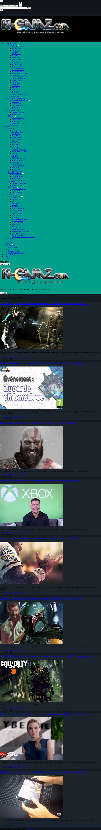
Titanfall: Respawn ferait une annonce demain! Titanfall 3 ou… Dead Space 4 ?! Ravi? (43, 303)
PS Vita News (16, 61)
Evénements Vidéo (14, 251)
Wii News (15, 87)
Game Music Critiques (19, 189)
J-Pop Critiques (16, 190)
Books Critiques (17, 174)
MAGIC (14, 226)
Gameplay (15, 205)
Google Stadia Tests (18, 166)
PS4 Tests (15, 141)
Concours (7, 256)
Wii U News (16, 86)
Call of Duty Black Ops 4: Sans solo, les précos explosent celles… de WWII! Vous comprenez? (47, 656)
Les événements (9, 194)
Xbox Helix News (17, 66)
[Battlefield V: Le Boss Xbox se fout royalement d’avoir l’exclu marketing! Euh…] (31, 526)
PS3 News (15, 82)
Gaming (10, 128)
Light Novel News (17, 105)
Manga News (16, 107)
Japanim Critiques (17, 176)
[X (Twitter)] (3, 262)
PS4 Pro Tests (16, 139)
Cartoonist (15, 199)
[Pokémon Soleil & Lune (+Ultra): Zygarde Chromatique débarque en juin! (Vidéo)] (31, 408)
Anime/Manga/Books (14, 173)
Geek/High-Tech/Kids (15, 171)
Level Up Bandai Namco (20, 219)
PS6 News (15, 47)
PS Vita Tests (16, 148)
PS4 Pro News (16, 54)
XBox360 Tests (17, 164)
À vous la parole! (9, 254)
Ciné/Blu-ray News (18, 112)
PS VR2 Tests (16, 137)
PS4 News (15, 55)
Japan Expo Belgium (18, 208)
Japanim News (16, 103)
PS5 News (15, 50)
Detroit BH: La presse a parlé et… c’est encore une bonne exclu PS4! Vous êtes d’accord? (45, 714)
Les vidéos (7, 244)
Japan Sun (15, 217)
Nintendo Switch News (19, 75)
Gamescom (15, 203)
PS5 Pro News (16, 48)
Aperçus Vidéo (12, 249)
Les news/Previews (10, 43)
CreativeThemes (32, 829)
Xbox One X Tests (18, 160)
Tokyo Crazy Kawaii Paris (20, 233)
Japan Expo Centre (18, 210)
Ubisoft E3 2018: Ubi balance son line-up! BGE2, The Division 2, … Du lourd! (39, 538)
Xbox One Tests (17, 162)
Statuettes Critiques (18, 180)
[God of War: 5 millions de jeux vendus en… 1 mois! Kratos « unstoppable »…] (31, 468)
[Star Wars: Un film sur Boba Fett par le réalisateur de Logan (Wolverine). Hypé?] (31, 643)
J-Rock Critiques (17, 192)
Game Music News (18, 118)
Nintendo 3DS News (18, 77)
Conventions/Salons (14, 196)
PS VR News (16, 57)
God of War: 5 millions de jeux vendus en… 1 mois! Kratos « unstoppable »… (39, 423)
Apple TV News (17, 93)
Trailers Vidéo (12, 247)
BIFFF (14, 198)
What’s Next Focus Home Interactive (23, 237)
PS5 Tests (15, 135)
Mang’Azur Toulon (18, 228)
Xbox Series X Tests (18, 158)
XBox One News (17, 71)
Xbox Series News (18, 68)
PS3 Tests (15, 144)
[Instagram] (6, 262)
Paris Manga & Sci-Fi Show (20, 231)
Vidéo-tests (11, 246)
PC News (15, 63)
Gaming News (12, 45)
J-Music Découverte (18, 123)
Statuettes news (16, 109)
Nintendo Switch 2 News (20, 73)
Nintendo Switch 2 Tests (19, 150)
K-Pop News (16, 121)
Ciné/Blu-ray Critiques (19, 183)
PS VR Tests (16, 142)
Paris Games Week (18, 230)
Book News (15, 102)
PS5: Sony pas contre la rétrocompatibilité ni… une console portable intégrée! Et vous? (44, 772)
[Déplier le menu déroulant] (17, 43)
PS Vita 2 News (17, 59)
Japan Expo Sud (17, 214)
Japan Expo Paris (17, 212)
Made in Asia (16, 224)
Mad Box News (17, 80)
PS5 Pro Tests (16, 134)
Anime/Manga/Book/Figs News (18, 100)
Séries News (16, 114)
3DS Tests (15, 157)
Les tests (6, 126)
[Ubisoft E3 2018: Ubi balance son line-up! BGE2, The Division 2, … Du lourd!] (31, 584)
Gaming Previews (13, 96)
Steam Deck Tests (17, 132)
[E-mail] (8, 262)
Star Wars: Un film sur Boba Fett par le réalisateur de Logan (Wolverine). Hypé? (41, 598)
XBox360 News (17, 84)
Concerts (10, 240)
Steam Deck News (17, 64)
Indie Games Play (17, 206)
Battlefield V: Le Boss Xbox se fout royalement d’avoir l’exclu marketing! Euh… (41, 480)
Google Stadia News (18, 79)
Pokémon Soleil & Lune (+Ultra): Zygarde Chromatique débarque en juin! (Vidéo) (42, 363)
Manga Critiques (17, 178)
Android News (16, 89)
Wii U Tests (15, 153)
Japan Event (15, 215)
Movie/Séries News (14, 111)
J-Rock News (16, 119)
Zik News (11, 116)
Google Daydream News (19, 95)
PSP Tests (15, 146)
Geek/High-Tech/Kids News (17, 98)
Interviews (11, 238)
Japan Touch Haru (17, 221)
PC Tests (14, 130)
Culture (10, 242)
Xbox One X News (18, 70)
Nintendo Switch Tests (19, 151)
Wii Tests (15, 155)
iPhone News (16, 91)
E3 (13, 201)
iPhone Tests (16, 169)
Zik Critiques (12, 187)
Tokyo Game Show (18, 235)
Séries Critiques (17, 185)
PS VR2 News (16, 52)
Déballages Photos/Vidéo (16, 253)
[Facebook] (1, 262)
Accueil (6, 258)
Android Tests (16, 167)
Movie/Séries (12, 182)
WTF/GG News (13, 125)
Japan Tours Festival (18, 222)
